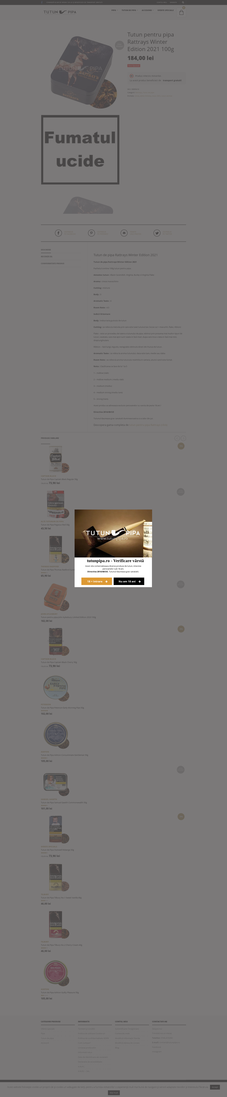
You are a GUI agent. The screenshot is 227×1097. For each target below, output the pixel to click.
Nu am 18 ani (127, 581)
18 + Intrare (95, 581)
